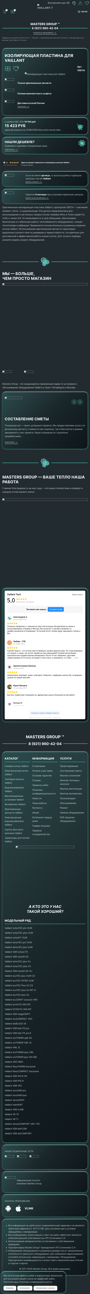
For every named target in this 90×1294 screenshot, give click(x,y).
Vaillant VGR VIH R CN (16, 1076)
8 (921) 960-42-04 (45, 28)
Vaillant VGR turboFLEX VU (18, 971)
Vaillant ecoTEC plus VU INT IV (20, 990)
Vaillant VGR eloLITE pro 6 (18, 1033)
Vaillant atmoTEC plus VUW (19, 947)
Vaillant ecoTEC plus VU (17, 995)
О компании (38, 766)
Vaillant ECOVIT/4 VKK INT (18, 1009)
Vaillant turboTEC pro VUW (18, 928)
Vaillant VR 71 (11, 1119)
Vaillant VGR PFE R (14, 1081)
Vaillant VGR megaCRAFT (17, 1014)
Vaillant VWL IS (12, 1047)
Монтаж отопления (70, 775)
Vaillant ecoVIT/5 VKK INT (18, 1004)
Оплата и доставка (42, 770)
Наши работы (39, 803)
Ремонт (64, 808)
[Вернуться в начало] (45, 11)
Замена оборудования (72, 812)
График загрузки (41, 825)
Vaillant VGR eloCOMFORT (18, 1133)
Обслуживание (68, 803)
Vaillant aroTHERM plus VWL (19, 1052)
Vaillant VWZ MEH (14, 1062)
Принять (10, 1288)
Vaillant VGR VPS (13, 1085)
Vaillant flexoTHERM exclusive (20, 1066)
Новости (37, 798)
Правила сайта (40, 785)
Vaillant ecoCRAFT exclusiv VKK (21, 999)
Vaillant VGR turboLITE (16, 952)
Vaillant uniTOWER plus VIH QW (21, 1057)
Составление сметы (71, 770)
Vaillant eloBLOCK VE (15, 1023)
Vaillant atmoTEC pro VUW (18, 942)
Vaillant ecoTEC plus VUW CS (20, 976)
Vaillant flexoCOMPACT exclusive (22, 1071)
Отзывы (36, 780)
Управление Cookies (45, 1288)
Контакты (37, 808)
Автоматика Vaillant (15, 804)
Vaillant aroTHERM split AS (18, 1038)
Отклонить (25, 1288)
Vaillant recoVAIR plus (16, 1095)
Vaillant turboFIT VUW (16, 937)
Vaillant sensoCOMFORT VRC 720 (22, 1124)
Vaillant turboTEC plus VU (18, 966)
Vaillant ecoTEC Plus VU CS (19, 985)
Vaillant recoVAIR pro (15, 1090)
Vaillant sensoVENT (14, 1100)
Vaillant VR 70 (12, 1114)
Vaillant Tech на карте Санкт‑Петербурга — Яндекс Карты (45, 717)
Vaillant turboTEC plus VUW (19, 933)
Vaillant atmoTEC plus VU (18, 961)
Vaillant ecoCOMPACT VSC (18, 1019)
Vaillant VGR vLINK (14, 1109)
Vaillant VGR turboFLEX (16, 956)
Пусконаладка (67, 798)
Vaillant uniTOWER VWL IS (18, 1042)
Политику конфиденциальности (35, 1282)
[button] (74, 3)
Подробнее (21, 106)
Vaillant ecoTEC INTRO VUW (19, 980)
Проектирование (69, 766)
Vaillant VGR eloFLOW (16, 1128)
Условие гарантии (42, 775)
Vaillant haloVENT (14, 1104)
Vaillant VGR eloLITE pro (17, 1028)
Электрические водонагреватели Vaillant (14, 821)
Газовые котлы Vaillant (17, 766)
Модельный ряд (18, 920)
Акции (35, 812)
